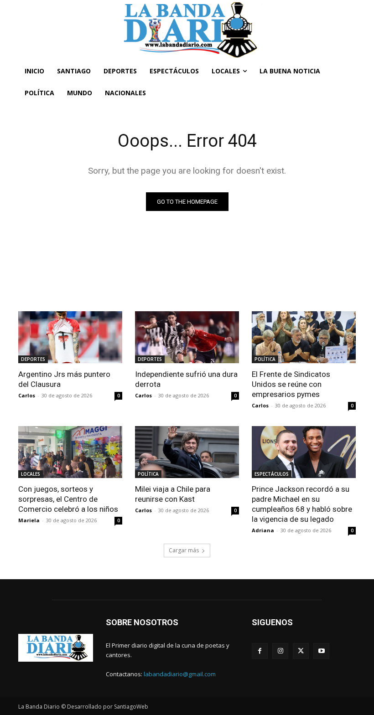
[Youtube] (321, 651)
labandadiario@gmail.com (180, 674)
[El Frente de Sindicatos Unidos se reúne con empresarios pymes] (304, 337)
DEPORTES (33, 359)
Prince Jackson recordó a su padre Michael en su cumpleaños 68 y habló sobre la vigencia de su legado (302, 504)
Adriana (263, 530)
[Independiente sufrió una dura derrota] (187, 337)
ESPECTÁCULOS (272, 474)
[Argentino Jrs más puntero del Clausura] (70, 337)
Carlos (26, 395)
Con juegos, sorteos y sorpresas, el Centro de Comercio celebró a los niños (68, 499)
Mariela (29, 520)
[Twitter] (301, 651)
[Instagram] (280, 651)
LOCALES (30, 474)
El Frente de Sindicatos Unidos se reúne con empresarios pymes (291, 384)
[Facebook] (260, 651)
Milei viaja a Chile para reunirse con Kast (172, 494)
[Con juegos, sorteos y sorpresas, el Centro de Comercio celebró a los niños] (70, 452)
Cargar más (184, 550)
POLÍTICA (265, 359)
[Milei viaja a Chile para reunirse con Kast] (187, 452)
